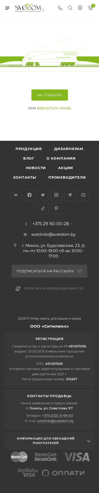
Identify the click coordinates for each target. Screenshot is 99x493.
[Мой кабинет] (80, 8)
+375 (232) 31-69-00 (57, 416)
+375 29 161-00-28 (50, 224)
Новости (36, 168)
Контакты (24, 177)
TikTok (43, 208)
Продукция (29, 149)
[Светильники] (30, 8)
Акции (65, 168)
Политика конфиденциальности (54, 288)
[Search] (70, 8)
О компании (61, 158)
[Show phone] (60, 8)
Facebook (29, 195)
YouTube (83, 195)
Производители (67, 177)
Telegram (70, 195)
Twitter (43, 195)
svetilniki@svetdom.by (53, 234)
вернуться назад (54, 107)
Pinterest (56, 208)
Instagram (56, 195)
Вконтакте (16, 195)
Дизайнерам (68, 149)
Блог (28, 158)
